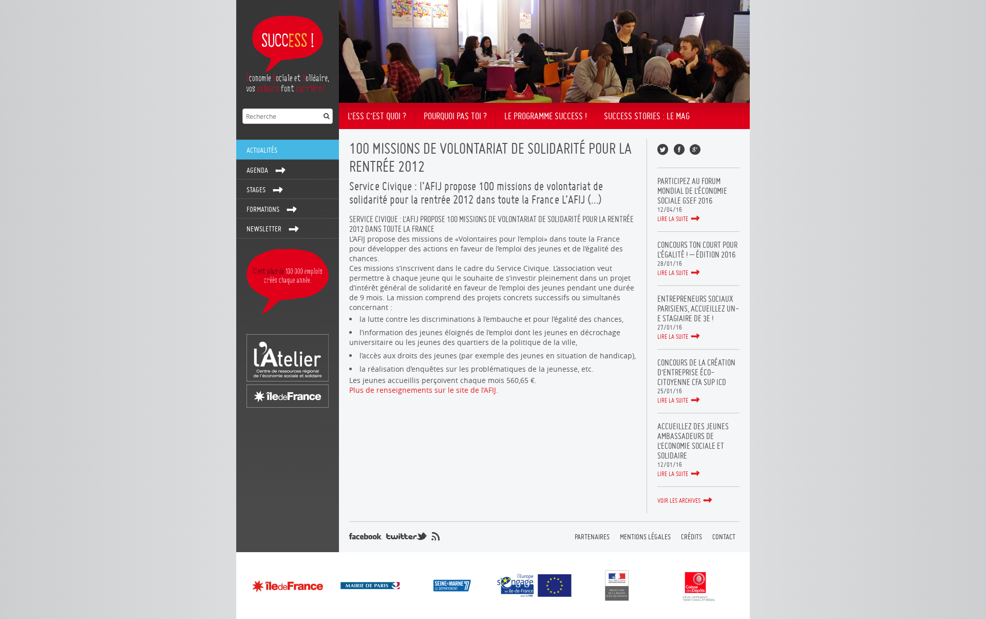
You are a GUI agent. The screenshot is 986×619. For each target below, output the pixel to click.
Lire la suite (672, 219)
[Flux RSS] (435, 536)
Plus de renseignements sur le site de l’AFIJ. (423, 390)
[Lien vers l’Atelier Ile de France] (287, 371)
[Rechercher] (326, 116)
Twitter (662, 149)
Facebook (679, 149)
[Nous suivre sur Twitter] (406, 536)
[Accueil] (287, 51)
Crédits (691, 536)
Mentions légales (645, 536)
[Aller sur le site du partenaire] (287, 586)
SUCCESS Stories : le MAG (647, 116)
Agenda (257, 170)
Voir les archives (678, 500)
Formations (262, 209)
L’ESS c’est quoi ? (377, 116)
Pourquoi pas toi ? (455, 116)
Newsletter (263, 228)
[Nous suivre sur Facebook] (365, 536)
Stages (256, 189)
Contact (723, 536)
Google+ (695, 149)
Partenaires (592, 536)
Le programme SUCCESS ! (545, 116)
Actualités (261, 150)
